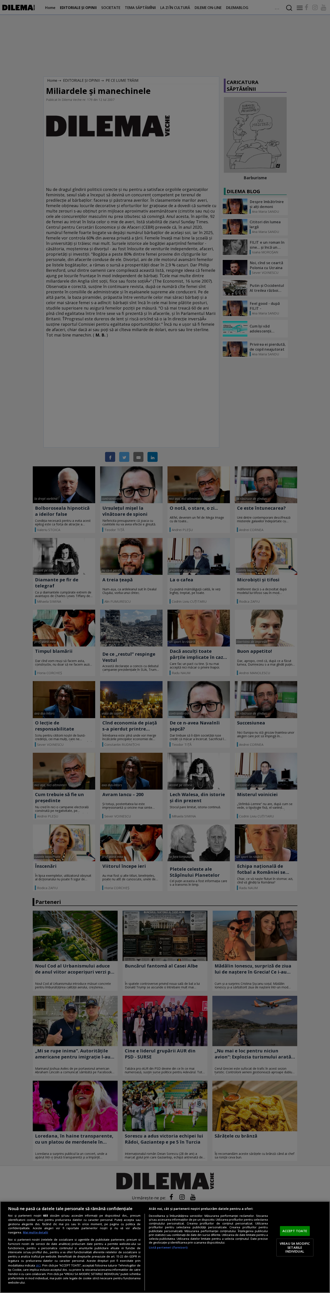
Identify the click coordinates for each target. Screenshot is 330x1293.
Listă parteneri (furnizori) (168, 1247)
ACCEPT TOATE (294, 1231)
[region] (165, 1247)
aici (38, 1265)
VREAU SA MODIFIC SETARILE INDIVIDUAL (295, 1247)
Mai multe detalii (35, 1232)
